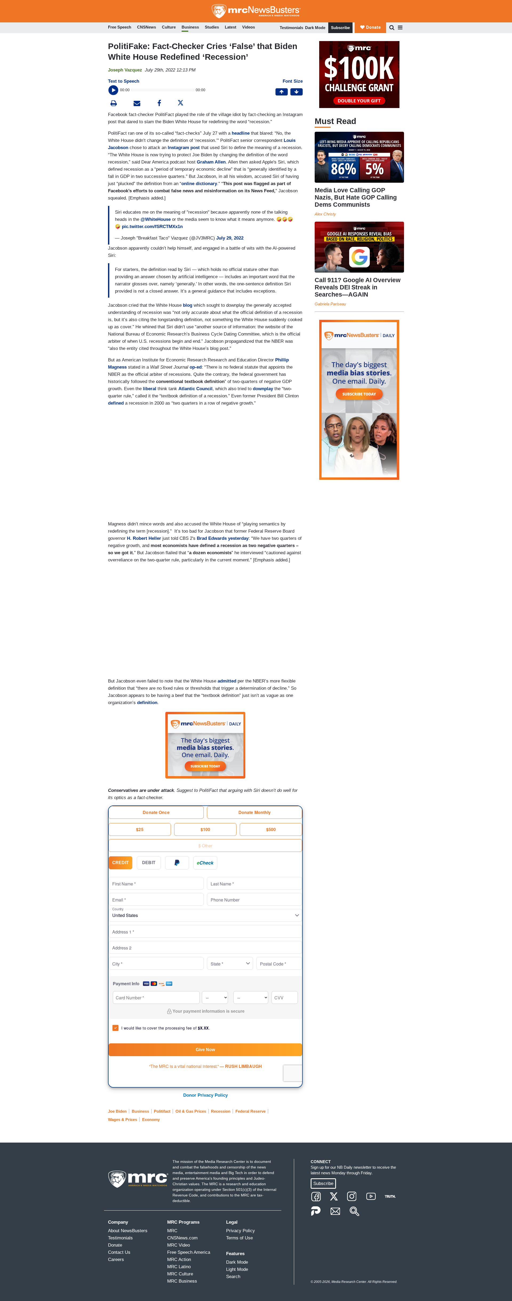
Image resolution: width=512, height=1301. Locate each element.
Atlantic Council (195, 388)
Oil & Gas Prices (190, 1111)
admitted (227, 681)
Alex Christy (325, 214)
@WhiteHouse (156, 219)
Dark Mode (315, 27)
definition (147, 702)
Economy (151, 1119)
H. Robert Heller (144, 538)
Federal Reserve (250, 1111)
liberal (149, 388)
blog (187, 305)
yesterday (238, 538)
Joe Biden (117, 1111)
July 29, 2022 (229, 238)
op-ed (196, 367)
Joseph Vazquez (125, 70)
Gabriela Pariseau (330, 304)
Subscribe (340, 27)
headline (241, 133)
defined (116, 403)
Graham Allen (211, 162)
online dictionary (199, 183)
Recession (220, 1111)
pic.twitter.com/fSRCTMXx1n (152, 226)
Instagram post (184, 147)
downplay (263, 388)
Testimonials (291, 27)
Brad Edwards (212, 538)
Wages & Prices (122, 1119)
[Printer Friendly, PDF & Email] (137, 103)
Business (140, 1111)
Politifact (162, 1111)
